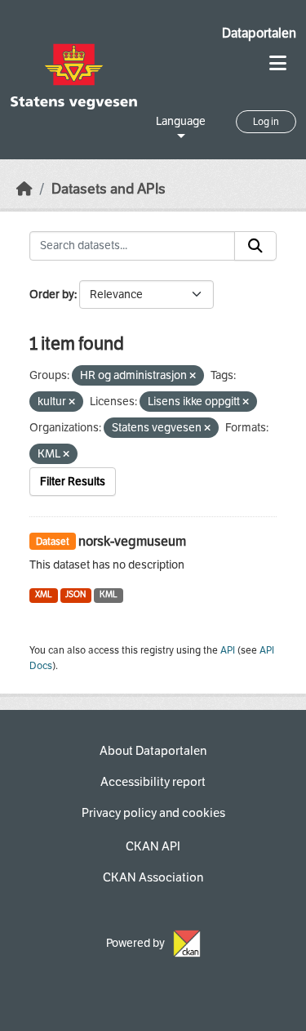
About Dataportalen (153, 750)
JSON (75, 594)
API (227, 650)
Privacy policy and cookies (153, 813)
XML (43, 594)
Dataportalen (259, 33)
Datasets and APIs (108, 189)
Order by (51, 294)
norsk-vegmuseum (132, 541)
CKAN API (153, 846)
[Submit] (255, 246)
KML (109, 594)
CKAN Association (153, 877)
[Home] (24, 189)
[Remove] (192, 376)
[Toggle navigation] (277, 63)
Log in (266, 121)
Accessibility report (153, 781)
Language (181, 121)
